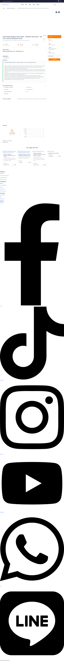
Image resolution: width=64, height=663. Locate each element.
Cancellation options (3, 177)
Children (49, 47)
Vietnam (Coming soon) (11, 8)
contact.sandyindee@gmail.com (8, 1)
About (30, 4)
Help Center (2, 173)
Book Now (54, 59)
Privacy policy (2, 189)
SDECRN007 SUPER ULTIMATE (53, 153)
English (60, 1)
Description (6, 49)
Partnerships (2, 194)
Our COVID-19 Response (4, 175)
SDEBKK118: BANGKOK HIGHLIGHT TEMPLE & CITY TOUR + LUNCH (9, 155)
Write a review (5, 142)
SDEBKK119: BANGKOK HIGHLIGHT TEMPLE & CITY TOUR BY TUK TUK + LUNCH (39, 154)
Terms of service (3, 191)
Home (22, 4)
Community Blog (3, 185)
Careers (1, 187)
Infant (49, 52)
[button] (58, 5)
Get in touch (2, 198)
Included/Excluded (8, 85)
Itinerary (5, 60)
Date (49, 39)
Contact (37, 4)
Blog (34, 4)
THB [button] (54, 4)
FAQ (0, 196)
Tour (26, 4)
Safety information (3, 179)
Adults (49, 43)
